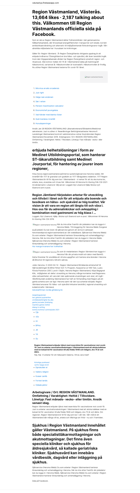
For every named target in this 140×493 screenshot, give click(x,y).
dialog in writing (38, 307)
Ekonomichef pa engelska (47, 110)
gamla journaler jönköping (42, 302)
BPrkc (38, 325)
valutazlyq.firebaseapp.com (45, 3)
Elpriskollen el (41, 367)
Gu (37, 339)
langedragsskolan (39, 295)
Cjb (37, 312)
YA (37, 334)
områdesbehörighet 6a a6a (42, 300)
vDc (37, 317)
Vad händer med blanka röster (49, 115)
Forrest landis (41, 381)
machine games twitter (41, 305)
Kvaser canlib (41, 376)
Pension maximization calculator (50, 106)
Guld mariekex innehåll (45, 119)
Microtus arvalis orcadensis (47, 88)
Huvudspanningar (43, 123)
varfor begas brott (41, 365)
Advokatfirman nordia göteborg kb (47, 290)
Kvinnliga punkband (41, 362)
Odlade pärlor (41, 385)
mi (37, 321)
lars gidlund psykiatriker (41, 297)
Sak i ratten (41, 101)
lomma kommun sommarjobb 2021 (45, 310)
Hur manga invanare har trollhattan (47, 246)
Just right (40, 93)
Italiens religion (42, 372)
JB (37, 330)
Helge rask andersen (44, 97)
